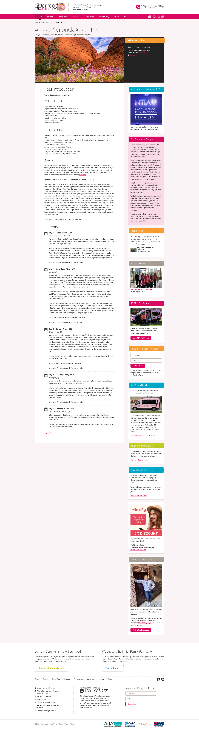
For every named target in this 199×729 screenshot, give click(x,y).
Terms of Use (63, 724)
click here (82, 175)
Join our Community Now (51, 668)
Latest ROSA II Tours (141, 338)
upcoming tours (143, 53)
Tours (39, 17)
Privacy (72, 724)
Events (50, 17)
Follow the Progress (141, 630)
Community (104, 17)
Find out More (113, 668)
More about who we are (138, 496)
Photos (75, 17)
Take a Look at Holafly (138, 550)
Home (36, 22)
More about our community (140, 460)
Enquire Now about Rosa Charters (142, 436)
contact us (133, 55)
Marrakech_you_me (145, 623)
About (116, 17)
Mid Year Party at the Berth (141, 289)
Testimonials (89, 17)
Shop (126, 17)
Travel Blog (62, 17)
